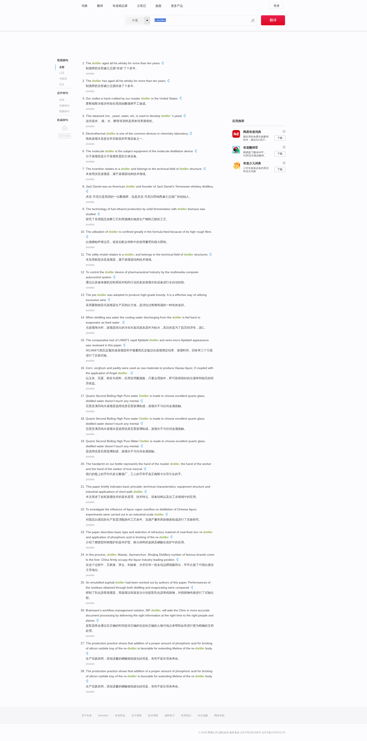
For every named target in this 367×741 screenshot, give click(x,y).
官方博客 (136, 715)
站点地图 (203, 715)
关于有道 (87, 715)
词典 (85, 5)
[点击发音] (162, 63)
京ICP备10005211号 (273, 732)
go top (64, 127)
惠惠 (158, 5)
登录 (276, 5)
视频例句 (64, 111)
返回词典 (64, 135)
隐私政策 (224, 732)
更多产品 (177, 5)
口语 (61, 72)
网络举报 (219, 715)
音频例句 (64, 105)
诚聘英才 (170, 715)
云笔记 (141, 5)
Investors (103, 715)
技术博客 (153, 715)
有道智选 (120, 715)
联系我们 (186, 715)
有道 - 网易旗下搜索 (99, 20)
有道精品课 (120, 5)
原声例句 (62, 93)
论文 (61, 84)
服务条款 (234, 732)
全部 (61, 99)
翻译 (100, 5)
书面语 (63, 78)
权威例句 (62, 120)
